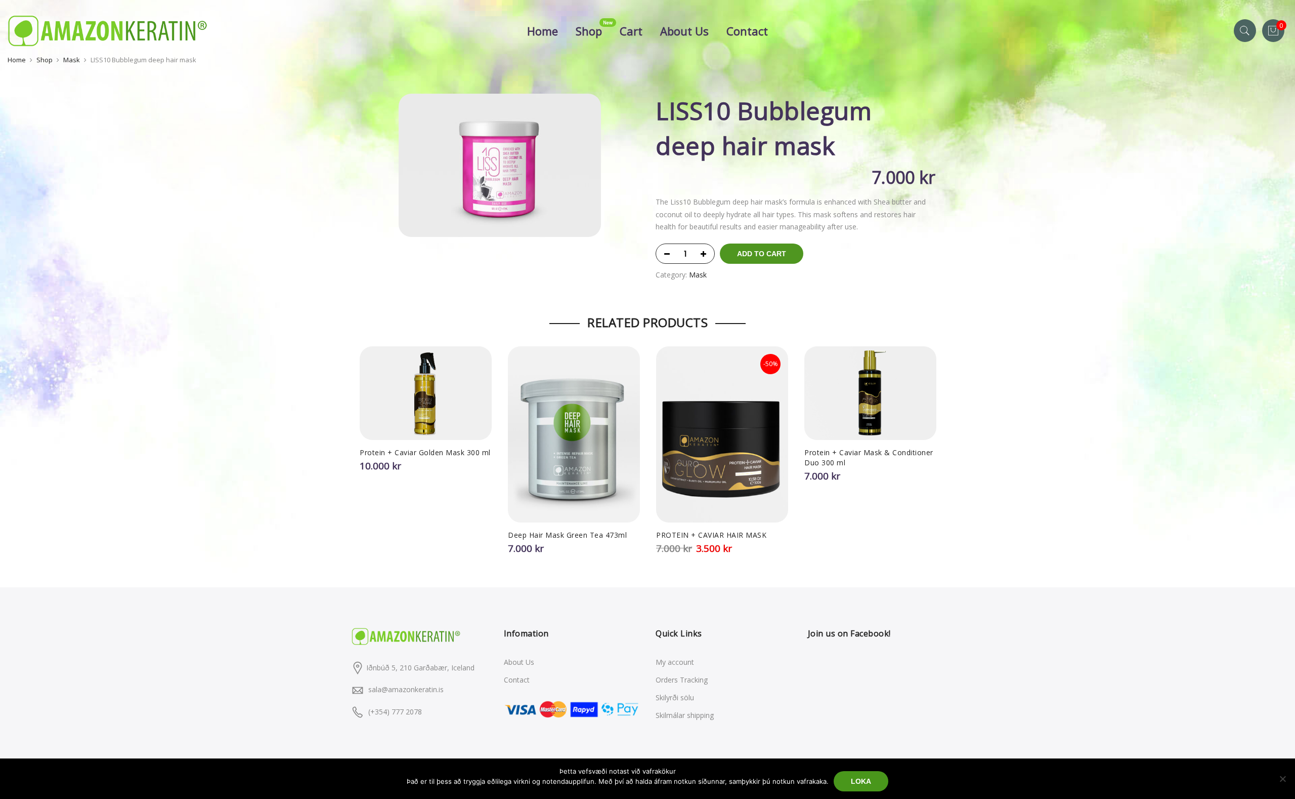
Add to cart (761, 254)
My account (675, 662)
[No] (1282, 779)
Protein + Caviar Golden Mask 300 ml (425, 452)
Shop (589, 30)
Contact (747, 30)
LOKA (861, 781)
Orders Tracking (682, 680)
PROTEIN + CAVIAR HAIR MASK (711, 535)
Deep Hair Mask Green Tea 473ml (567, 535)
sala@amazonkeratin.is (406, 689)
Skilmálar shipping (685, 715)
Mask (71, 59)
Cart (631, 30)
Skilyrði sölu (675, 697)
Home (542, 30)
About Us (684, 30)
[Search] (1245, 31)
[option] (499, 165)
